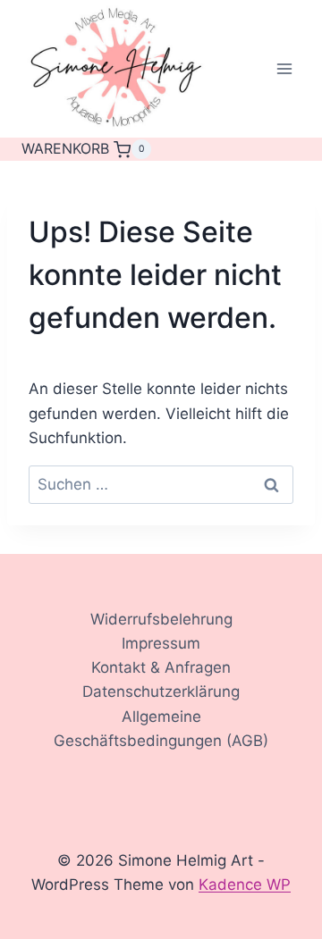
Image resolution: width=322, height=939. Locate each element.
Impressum (161, 643)
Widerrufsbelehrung (161, 619)
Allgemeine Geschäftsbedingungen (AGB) (161, 729)
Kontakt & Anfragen (161, 667)
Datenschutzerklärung (161, 691)
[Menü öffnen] (284, 69)
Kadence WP (245, 884)
